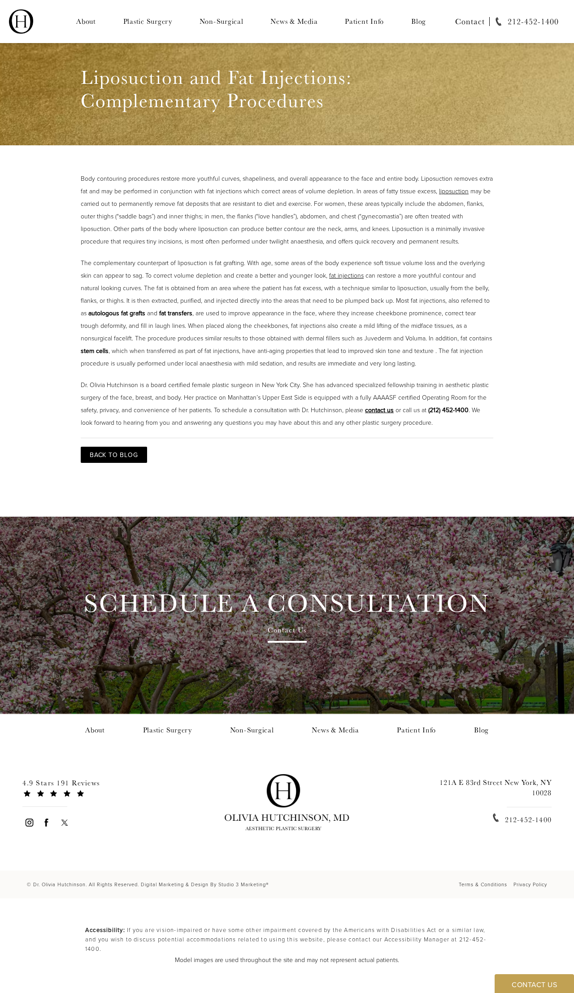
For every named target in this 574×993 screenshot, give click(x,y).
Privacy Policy (530, 884)
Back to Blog (114, 454)
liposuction (454, 191)
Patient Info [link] (364, 21)
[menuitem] (86, 21)
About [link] (86, 21)
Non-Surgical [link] (222, 21)
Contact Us (287, 631)
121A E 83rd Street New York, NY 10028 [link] (495, 787)
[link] (524, 21)
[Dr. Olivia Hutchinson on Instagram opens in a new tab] (29, 822)
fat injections (346, 275)
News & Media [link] (293, 21)
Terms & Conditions (483, 884)
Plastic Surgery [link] (147, 21)
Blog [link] (418, 21)
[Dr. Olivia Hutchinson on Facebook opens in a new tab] (47, 822)
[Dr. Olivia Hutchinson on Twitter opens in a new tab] (64, 822)
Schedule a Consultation (287, 602)
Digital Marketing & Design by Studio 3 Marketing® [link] (205, 884)
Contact (470, 21)
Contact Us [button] (534, 984)
